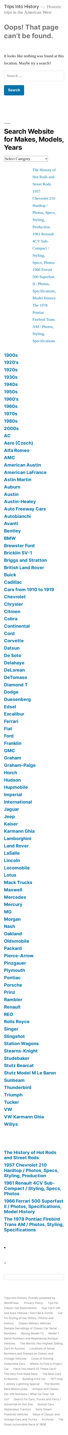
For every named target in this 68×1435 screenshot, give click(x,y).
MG (8, 911)
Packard (13, 948)
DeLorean (14, 670)
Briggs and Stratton (25, 560)
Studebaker (16, 1058)
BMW (10, 538)
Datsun (12, 648)
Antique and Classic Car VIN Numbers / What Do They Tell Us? (31, 1394)
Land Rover (16, 846)
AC (7, 435)
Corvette (14, 640)
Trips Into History (21, 6)
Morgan (12, 919)
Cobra (10, 618)
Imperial (13, 794)
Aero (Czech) (18, 443)
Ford (9, 736)
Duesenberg (17, 699)
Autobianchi (17, 516)
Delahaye (14, 662)
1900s (11, 355)
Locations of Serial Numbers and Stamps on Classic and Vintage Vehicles (29, 1353)
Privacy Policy (33, 1303)
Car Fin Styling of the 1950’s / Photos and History (33, 1318)
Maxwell (13, 889)
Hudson (12, 780)
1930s (11, 377)
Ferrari (11, 721)
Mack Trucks (18, 882)
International (18, 802)
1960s (11, 406)
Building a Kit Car (34, 1379)
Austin (11, 494)
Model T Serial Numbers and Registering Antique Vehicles (31, 1338)
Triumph (13, 1094)
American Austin (22, 465)
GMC (9, 750)
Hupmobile (16, 787)
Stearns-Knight (21, 1051)
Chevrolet (15, 596)
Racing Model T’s (32, 1333)
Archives (47, 1419)
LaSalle (12, 853)
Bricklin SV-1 (18, 552)
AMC (9, 457)
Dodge (11, 692)
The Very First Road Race (21, 1374)
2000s (11, 428)
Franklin (12, 743)
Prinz (9, 992)
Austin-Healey (20, 501)
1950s (11, 391)
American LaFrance (25, 472)
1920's (11, 362)
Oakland (13, 933)
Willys (11, 1124)
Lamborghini (17, 838)
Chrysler (13, 604)
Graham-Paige (20, 765)
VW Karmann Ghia (24, 1116)
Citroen (12, 611)
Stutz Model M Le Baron (30, 1073)
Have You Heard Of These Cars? (34, 1369)
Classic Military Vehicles (34, 1323)
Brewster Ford (19, 545)
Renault (12, 1007)
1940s (11, 384)
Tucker (11, 1102)
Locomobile (17, 868)
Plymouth (14, 970)
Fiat (8, 728)
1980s (11, 421)
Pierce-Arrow (19, 955)
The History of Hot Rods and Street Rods (44, 177)
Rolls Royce (17, 1021)
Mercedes (15, 897)
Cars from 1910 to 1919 (29, 589)
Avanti (11, 523)
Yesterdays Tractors (17, 1409)
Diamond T (16, 684)
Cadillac (13, 582)
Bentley (12, 531)
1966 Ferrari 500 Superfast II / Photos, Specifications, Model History (44, 284)
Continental (17, 626)
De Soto (12, 655)
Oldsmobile (16, 941)
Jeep (9, 816)
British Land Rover (24, 567)
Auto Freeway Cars (25, 509)
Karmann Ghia (19, 831)
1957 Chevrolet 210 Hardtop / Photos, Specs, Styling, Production (31, 1170)
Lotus (10, 875)
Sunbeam (14, 1080)
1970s (10, 413)
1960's (11, 399)
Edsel (10, 706)
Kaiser (11, 824)
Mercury (13, 904)
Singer (11, 1029)
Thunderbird (17, 1087)
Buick (10, 574)
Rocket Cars (46, 1404)
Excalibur (14, 714)
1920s (11, 369)
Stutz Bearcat (19, 1065)
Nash (9, 926)
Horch (10, 772)
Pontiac (12, 977)
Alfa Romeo (16, 450)
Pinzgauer (15, 963)
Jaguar (11, 809)
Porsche (13, 985)
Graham (12, 758)
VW (8, 1109)
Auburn (12, 487)
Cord (9, 633)
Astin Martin (17, 479)
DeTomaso (15, 677)
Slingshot (14, 1036)
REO (8, 1014)
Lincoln (12, 860)
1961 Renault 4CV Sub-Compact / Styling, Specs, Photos (43, 248)
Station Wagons (21, 1043)
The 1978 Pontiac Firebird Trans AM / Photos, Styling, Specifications (34, 1224)
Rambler (13, 999)
